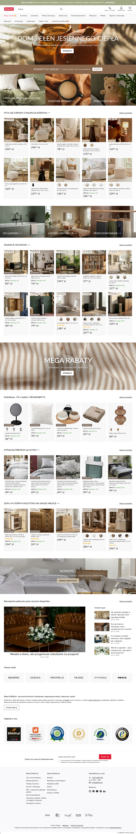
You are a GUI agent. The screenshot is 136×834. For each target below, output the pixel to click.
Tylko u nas (43, 21)
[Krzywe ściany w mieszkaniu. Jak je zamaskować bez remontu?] (101, 627)
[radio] (85, 145)
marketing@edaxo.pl (115, 827)
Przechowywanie (78, 15)
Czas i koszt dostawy (33, 778)
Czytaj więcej (11, 707)
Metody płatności (32, 780)
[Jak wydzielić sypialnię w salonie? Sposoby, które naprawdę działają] (101, 615)
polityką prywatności (94, 762)
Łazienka (34, 15)
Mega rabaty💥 (10, 15)
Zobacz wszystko (125, 113)
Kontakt (49, 778)
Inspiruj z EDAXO (53, 793)
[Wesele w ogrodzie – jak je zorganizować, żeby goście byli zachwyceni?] (101, 650)
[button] (61, 325)
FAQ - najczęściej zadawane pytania (35, 791)
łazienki (66, 700)
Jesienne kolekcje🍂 (60, 21)
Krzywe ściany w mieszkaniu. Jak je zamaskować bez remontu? (121, 626)
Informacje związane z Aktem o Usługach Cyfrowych (36, 799)
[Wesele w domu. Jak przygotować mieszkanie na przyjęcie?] (44, 629)
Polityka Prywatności (77, 825)
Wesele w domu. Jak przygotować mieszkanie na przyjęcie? (44, 654)
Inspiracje (31, 21)
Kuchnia (23, 15)
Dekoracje (63, 15)
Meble (103, 15)
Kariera (49, 787)
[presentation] (104, 185)
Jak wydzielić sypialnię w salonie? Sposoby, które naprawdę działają (120, 614)
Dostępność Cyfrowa (33, 803)
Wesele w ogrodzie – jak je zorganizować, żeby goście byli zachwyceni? (121, 650)
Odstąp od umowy (32, 784)
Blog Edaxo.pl (52, 790)
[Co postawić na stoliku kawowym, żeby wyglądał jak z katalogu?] (101, 639)
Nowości (7, 21)
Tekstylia (93, 15)
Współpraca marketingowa (56, 780)
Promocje (19, 21)
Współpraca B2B (53, 784)
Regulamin (66, 825)
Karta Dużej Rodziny (33, 795)
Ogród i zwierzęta (116, 15)
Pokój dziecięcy (48, 15)
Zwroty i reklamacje (33, 787)
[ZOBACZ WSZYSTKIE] (68, 576)
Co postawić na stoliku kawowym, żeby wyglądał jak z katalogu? (121, 638)
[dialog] (125, 832)
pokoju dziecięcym (94, 700)
